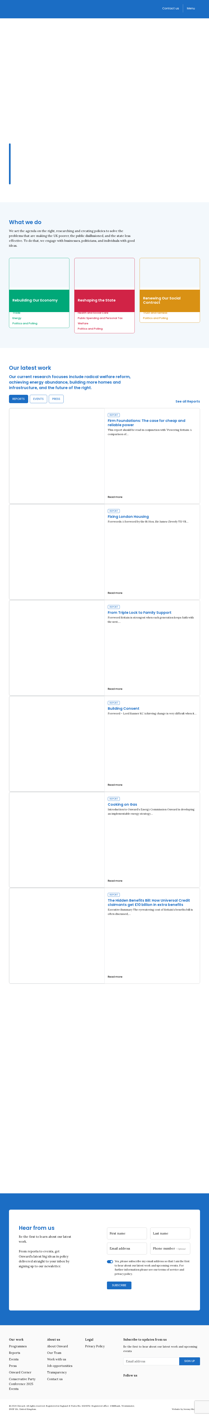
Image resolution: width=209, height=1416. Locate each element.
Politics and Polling (24, 323)
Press (13, 1366)
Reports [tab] (18, 399)
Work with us (56, 1359)
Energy (16, 318)
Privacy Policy (95, 1346)
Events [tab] (38, 399)
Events (14, 1359)
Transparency (57, 1372)
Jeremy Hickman (191, 1409)
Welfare (83, 323)
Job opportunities (59, 1366)
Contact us (170, 8)
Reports (14, 1353)
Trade (16, 313)
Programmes (18, 1346)
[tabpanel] (104, 696)
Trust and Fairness (155, 313)
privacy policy (123, 1274)
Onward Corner (20, 1372)
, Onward (112, 1116)
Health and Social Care (93, 313)
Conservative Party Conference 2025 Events (22, 1384)
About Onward (57, 1346)
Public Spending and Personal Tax (100, 318)
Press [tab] (56, 399)
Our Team (54, 1353)
